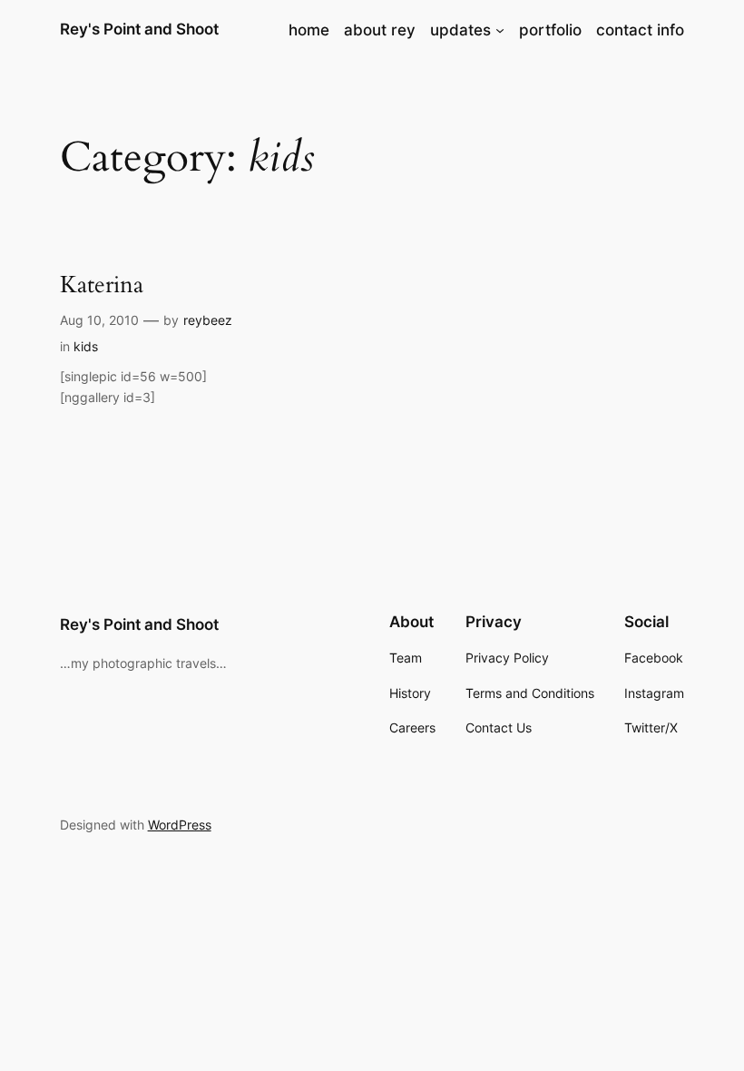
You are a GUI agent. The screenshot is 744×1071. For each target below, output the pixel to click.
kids (85, 346)
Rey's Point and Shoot (139, 29)
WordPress (179, 824)
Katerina (101, 284)
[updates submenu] (499, 29)
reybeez (207, 320)
